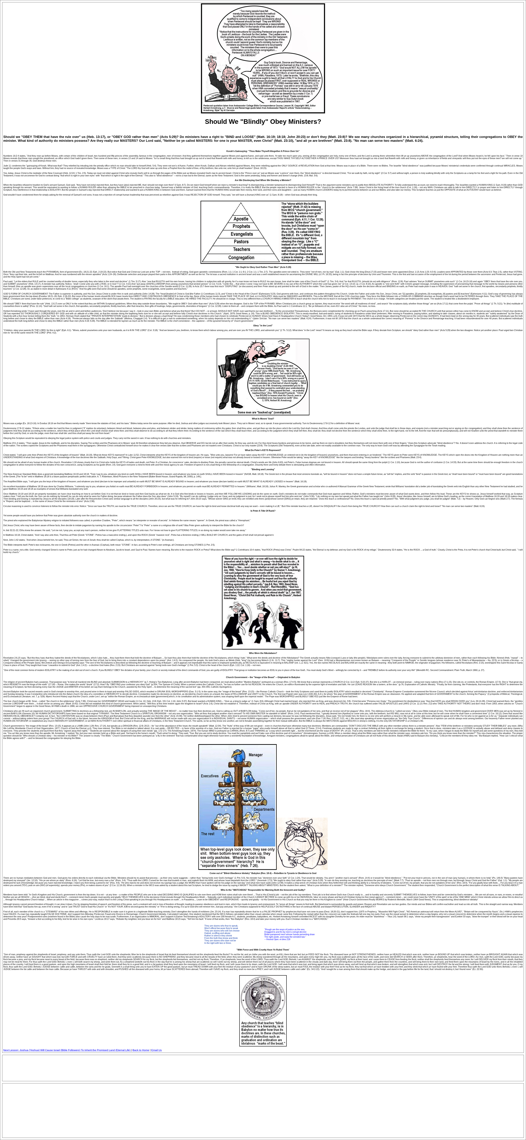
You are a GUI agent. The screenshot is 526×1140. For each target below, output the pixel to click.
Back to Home (140, 1050)
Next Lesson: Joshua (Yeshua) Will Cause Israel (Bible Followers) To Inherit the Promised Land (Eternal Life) (67, 1050)
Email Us (156, 1050)
